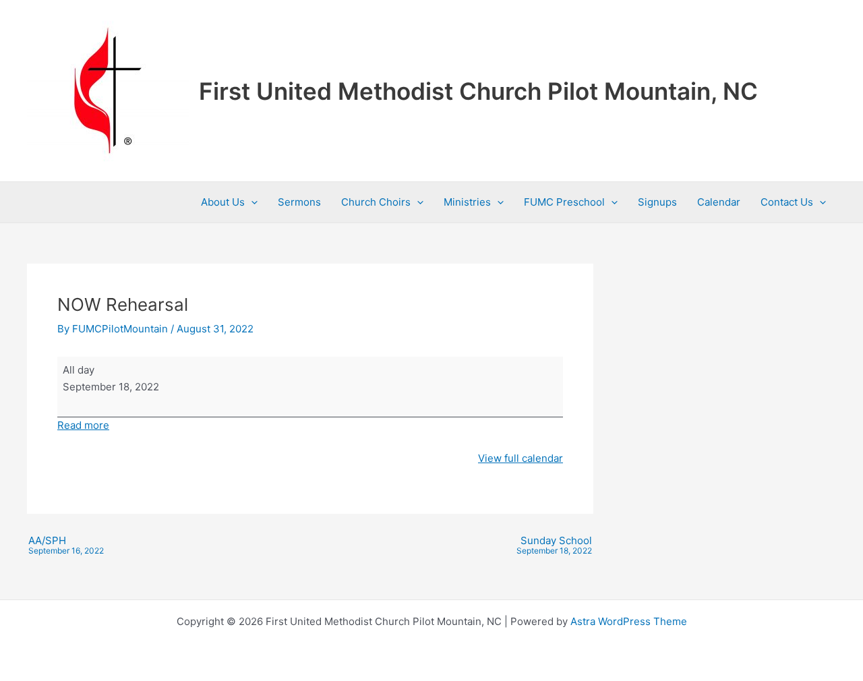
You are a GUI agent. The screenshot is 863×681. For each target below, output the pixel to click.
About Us (223, 202)
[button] (251, 202)
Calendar (718, 202)
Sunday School (554, 545)
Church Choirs (376, 202)
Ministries (467, 202)
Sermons (299, 202)
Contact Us (787, 202)
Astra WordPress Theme (628, 621)
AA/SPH (66, 545)
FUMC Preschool (564, 202)
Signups (657, 202)
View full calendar (520, 458)
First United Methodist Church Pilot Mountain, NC (478, 91)
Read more (83, 425)
